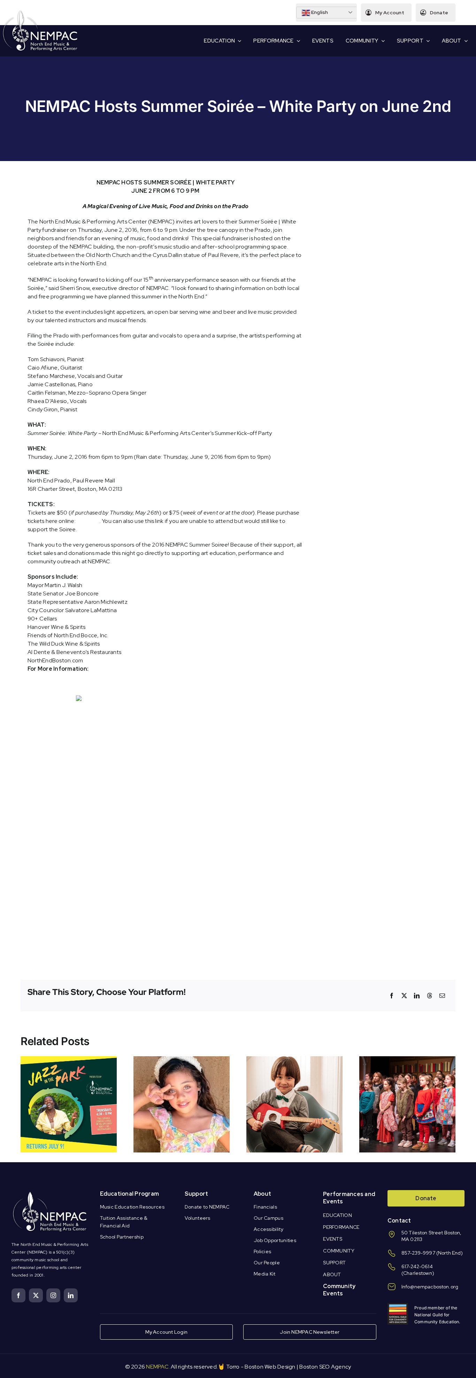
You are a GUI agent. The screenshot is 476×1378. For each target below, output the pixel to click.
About (262, 1193)
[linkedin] (71, 1295)
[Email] (442, 995)
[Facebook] (391, 995)
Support (196, 1193)
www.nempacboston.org (125, 668)
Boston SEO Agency (325, 1366)
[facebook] (18, 1295)
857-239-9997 (418, 1253)
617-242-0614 (417, 1266)
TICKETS (88, 521)
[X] (404, 995)
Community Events (339, 1289)
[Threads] (429, 995)
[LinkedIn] (416, 995)
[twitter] (36, 1295)
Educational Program (129, 1193)
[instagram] (53, 1295)
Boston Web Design (270, 1366)
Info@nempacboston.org (429, 1287)
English (319, 12)
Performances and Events (349, 1197)
